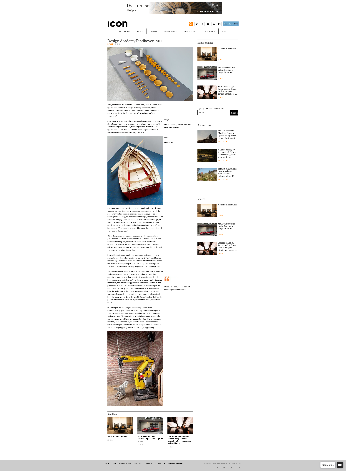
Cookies (114, 463)
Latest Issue (189, 31)
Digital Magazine (159, 463)
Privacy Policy (138, 463)
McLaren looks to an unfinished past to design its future (150, 438)
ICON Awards (169, 31)
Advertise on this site (234, 468)
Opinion (153, 31)
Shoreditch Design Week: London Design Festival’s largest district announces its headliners (179, 439)
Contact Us (148, 463)
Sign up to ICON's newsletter (210, 108)
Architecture (124, 31)
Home (107, 463)
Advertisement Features (175, 463)
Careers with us (222, 468)
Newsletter (210, 31)
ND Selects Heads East (117, 436)
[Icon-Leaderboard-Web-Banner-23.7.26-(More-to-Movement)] (173, 8)
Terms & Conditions (125, 463)
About (224, 31)
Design (140, 31)
